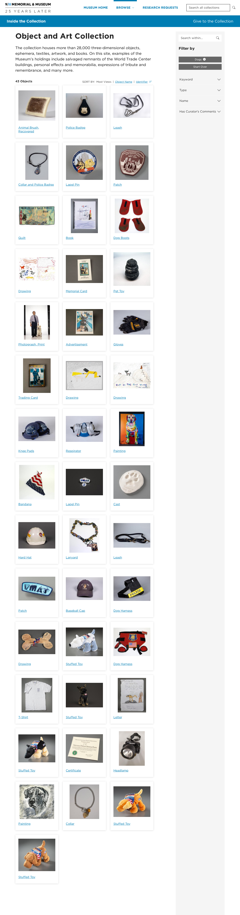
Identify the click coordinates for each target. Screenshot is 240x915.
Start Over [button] (200, 66)
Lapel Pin (73, 184)
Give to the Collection (213, 21)
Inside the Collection (26, 21)
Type (183, 90)
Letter (117, 717)
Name (183, 101)
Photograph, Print (31, 344)
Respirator (73, 451)
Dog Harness (122, 611)
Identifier (142, 81)
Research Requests (160, 7)
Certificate (73, 770)
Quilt (22, 238)
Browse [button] (123, 7)
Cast (116, 504)
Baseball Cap (75, 611)
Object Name (123, 81)
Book (70, 238)
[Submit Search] (234, 7)
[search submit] (218, 38)
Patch (117, 184)
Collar (70, 824)
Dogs (198, 59)
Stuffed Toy (74, 664)
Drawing (24, 291)
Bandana (25, 504)
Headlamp (120, 770)
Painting (119, 451)
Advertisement (76, 344)
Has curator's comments (197, 111)
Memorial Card (76, 291)
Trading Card (28, 397)
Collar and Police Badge (36, 184)
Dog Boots (121, 238)
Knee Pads (26, 451)
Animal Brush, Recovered (28, 129)
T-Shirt (23, 717)
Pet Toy (118, 291)
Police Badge (75, 127)
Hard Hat (25, 557)
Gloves (118, 344)
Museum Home (96, 7)
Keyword (186, 79)
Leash (117, 127)
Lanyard (72, 557)
